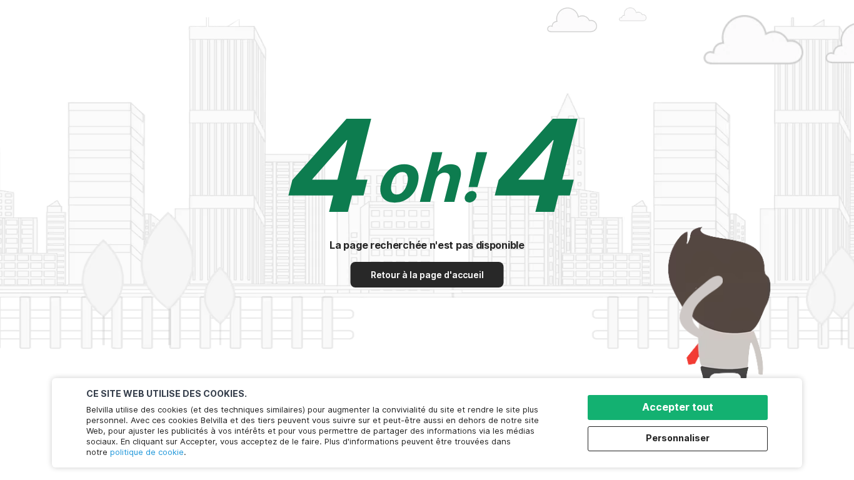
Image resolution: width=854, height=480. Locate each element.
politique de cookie (147, 452)
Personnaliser (678, 437)
